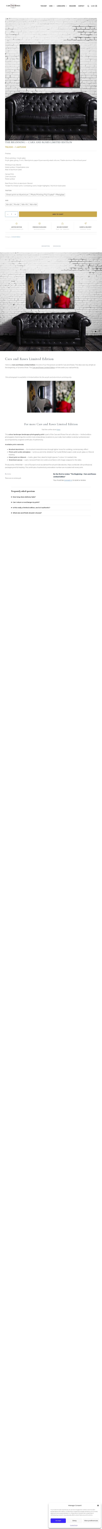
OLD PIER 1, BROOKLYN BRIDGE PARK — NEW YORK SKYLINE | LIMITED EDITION (40, 786)
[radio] (17, 194)
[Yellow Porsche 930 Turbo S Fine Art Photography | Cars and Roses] (51, 837)
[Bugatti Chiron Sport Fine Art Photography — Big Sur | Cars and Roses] (51, 1021)
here (58, 429)
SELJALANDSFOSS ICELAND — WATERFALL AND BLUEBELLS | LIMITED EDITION (39, 602)
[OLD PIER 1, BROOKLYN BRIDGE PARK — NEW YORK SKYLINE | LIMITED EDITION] (51, 745)
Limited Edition (15, 237)
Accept (58, 1521)
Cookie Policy (74, 1525)
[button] (98, 1506)
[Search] (88, 6)
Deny (74, 1521)
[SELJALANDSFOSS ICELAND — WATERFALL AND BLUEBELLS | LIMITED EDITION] (51, 561)
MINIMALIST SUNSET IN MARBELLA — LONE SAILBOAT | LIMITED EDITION (37, 694)
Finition (8, 190)
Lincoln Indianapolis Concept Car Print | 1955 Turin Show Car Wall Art (33, 969)
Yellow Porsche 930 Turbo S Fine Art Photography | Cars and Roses (31, 878)
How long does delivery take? (24, 497)
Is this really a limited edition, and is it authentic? (31, 508)
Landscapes (61, 6)
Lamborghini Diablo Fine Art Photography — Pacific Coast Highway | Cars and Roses (38, 1245)
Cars (50, 6)
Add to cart (58, 214)
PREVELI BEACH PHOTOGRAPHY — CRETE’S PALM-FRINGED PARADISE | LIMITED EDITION (44, 1337)
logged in (68, 480)
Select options (13, 613)
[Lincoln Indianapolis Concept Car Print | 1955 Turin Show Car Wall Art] (51, 929)
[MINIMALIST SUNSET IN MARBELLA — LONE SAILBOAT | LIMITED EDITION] (51, 653)
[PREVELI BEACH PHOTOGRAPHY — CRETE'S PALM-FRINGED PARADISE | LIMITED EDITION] (51, 1296)
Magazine (72, 6)
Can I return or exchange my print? (26, 502)
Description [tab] (46, 246)
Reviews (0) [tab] (57, 246)
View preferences (91, 1521)
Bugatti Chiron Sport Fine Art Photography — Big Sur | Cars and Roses (33, 1061)
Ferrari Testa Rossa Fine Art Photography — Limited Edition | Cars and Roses (36, 1153)
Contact (81, 6)
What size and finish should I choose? (27, 513)
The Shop (44, 6)
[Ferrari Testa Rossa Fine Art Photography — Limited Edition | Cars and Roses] (51, 1112)
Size (6, 200)
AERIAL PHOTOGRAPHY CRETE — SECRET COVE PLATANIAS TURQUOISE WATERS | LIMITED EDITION (49, 1428)
